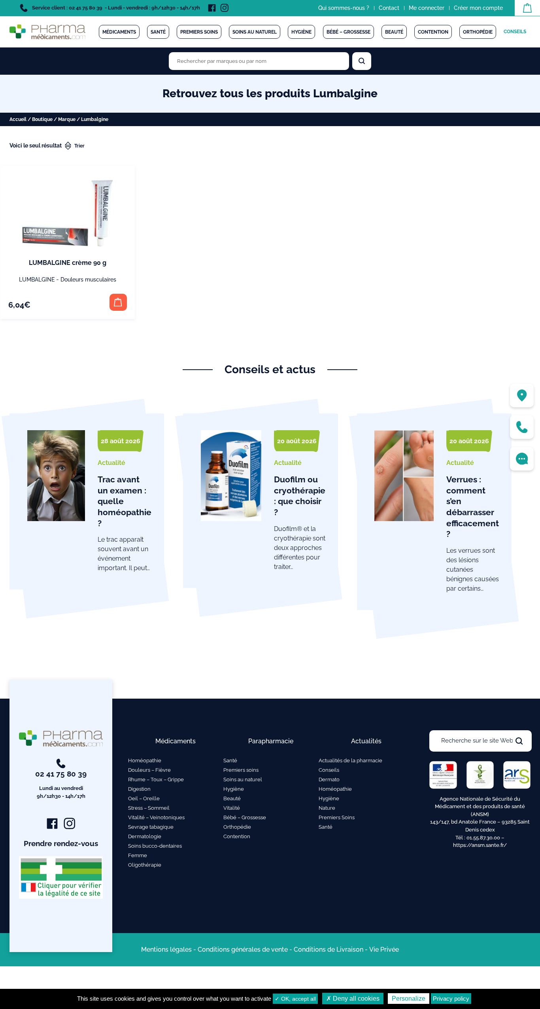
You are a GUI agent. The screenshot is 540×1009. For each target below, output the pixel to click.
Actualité (111, 463)
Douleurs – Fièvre (149, 770)
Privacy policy (451, 998)
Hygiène (301, 32)
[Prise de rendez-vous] (522, 458)
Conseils (515, 31)
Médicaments (119, 32)
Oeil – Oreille (144, 798)
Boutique (42, 119)
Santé (158, 32)
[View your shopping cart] (527, 8)
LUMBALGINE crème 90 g (67, 262)
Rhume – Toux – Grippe (156, 779)
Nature (327, 808)
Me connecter (426, 8)
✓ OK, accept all (295, 999)
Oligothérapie (144, 865)
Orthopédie (478, 32)
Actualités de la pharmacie (350, 760)
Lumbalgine (37, 279)
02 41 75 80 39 (61, 784)
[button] (118, 302)
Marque (67, 119)
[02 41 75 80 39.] (522, 427)
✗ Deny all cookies (353, 998)
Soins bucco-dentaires (155, 846)
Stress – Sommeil (149, 808)
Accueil (17, 119)
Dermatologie (144, 836)
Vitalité (231, 808)
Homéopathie (144, 760)
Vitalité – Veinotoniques (156, 817)
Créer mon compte (478, 8)
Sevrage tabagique (151, 827)
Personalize (408, 998)
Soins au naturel (254, 32)
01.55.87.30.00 (483, 838)
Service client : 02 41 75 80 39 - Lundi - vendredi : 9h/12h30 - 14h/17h (115, 8)
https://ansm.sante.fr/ (480, 845)
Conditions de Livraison (328, 949)
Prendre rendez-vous (61, 843)
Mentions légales (166, 949)
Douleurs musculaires (88, 279)
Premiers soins (199, 32)
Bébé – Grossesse (348, 32)
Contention (433, 32)
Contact (389, 8)
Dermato (329, 779)
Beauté (394, 32)
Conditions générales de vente (243, 949)
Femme (137, 855)
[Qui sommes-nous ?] (522, 395)
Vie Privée (384, 949)
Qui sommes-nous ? (343, 8)
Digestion (139, 789)
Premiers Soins (337, 817)
